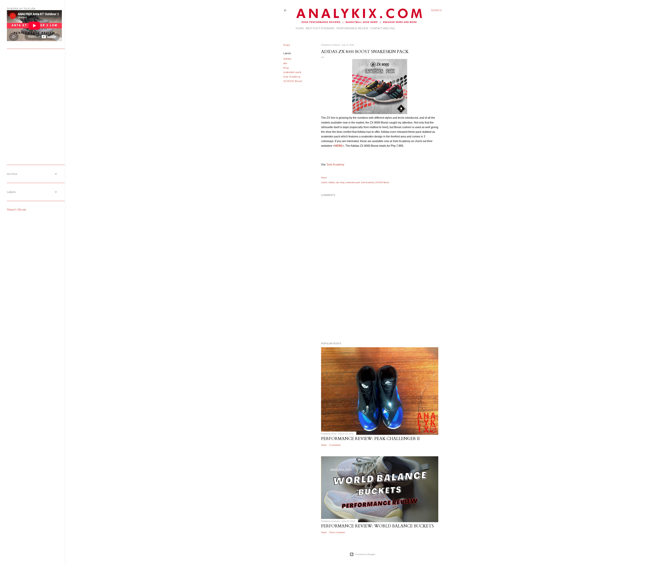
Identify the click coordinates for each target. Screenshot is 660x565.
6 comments (335, 445)
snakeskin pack (292, 72)
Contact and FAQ (382, 28)
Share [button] (286, 45)
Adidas (287, 58)
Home (300, 28)
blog (286, 67)
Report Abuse (16, 209)
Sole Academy (292, 76)
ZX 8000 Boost (292, 81)
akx (285, 63)
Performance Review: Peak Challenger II (370, 439)
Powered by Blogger (365, 554)
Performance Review (352, 28)
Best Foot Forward (320, 28)
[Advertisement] (379, 309)
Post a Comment (337, 532)
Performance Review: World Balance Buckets (377, 526)
